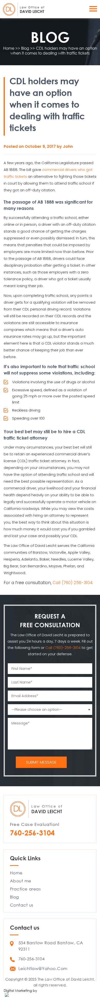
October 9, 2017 (41, 146)
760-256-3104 (32, 832)
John (68, 146)
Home (16, 872)
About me (20, 880)
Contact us (21, 904)
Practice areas (25, 888)
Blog (14, 896)
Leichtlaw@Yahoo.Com (42, 968)
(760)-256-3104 (67, 647)
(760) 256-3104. (77, 583)
